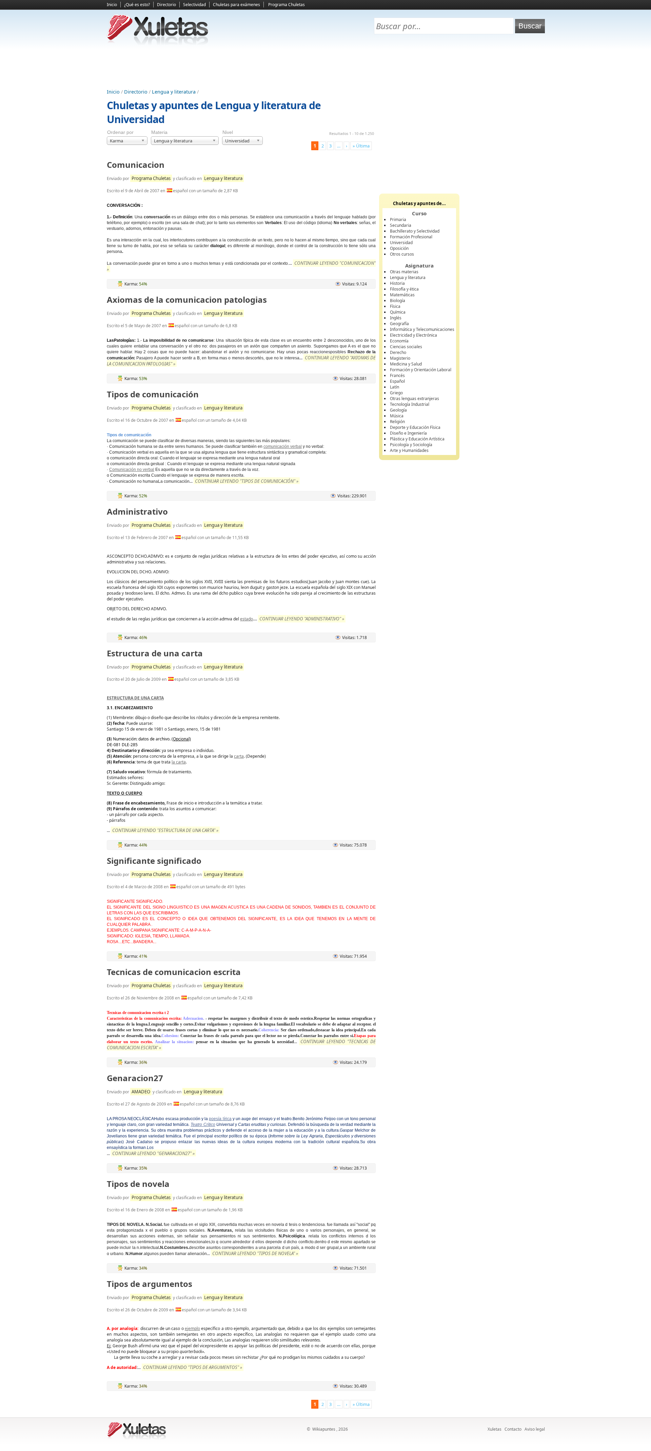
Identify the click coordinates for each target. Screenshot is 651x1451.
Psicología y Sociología (411, 445)
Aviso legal (535, 1429)
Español (397, 381)
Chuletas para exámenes (236, 4)
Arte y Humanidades (409, 450)
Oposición (399, 248)
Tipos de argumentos (149, 1283)
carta (239, 756)
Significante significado (154, 860)
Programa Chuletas (286, 4)
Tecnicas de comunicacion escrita (174, 971)
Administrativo (137, 511)
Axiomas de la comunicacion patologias (187, 299)
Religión (397, 421)
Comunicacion (135, 164)
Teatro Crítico (203, 1124)
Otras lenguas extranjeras (414, 398)
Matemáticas (402, 295)
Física (395, 306)
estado (246, 619)
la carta (179, 762)
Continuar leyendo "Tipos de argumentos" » (192, 1367)
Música (396, 416)
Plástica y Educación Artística (417, 439)
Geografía (399, 323)
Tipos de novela (138, 1183)
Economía (399, 341)
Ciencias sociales (406, 347)
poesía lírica (220, 1118)
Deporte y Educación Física (415, 427)
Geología (398, 410)
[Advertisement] (325, 68)
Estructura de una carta (155, 653)
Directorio (166, 4)
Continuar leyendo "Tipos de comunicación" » (246, 481)
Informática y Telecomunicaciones (422, 329)
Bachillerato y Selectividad (414, 231)
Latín (394, 387)
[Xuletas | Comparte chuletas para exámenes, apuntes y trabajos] (157, 43)
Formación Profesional (411, 237)
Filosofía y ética (404, 289)
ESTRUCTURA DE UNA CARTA (135, 698)
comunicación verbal (282, 446)
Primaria (398, 219)
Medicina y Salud (406, 364)
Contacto (513, 1429)
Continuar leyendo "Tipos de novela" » (255, 1253)
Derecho (398, 352)
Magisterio (400, 358)
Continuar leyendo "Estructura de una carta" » (165, 830)
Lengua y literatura (174, 91)
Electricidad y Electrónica (413, 335)
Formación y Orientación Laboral (420, 370)
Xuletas (494, 1429)
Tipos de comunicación (153, 394)
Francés (397, 375)
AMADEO (141, 1092)
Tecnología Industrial (409, 404)
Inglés (395, 318)
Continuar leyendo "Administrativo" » (301, 619)
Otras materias (404, 272)
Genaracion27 (135, 1078)
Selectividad (194, 4)
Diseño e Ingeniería (408, 433)
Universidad (401, 242)
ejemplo (192, 1328)
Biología (397, 300)
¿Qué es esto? (137, 4)
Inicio (112, 4)
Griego (396, 393)
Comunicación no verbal (131, 469)
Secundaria (400, 225)
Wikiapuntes (323, 1429)
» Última (361, 146)
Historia (397, 283)
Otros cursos (402, 254)
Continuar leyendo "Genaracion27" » (153, 1153)
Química (398, 312)
